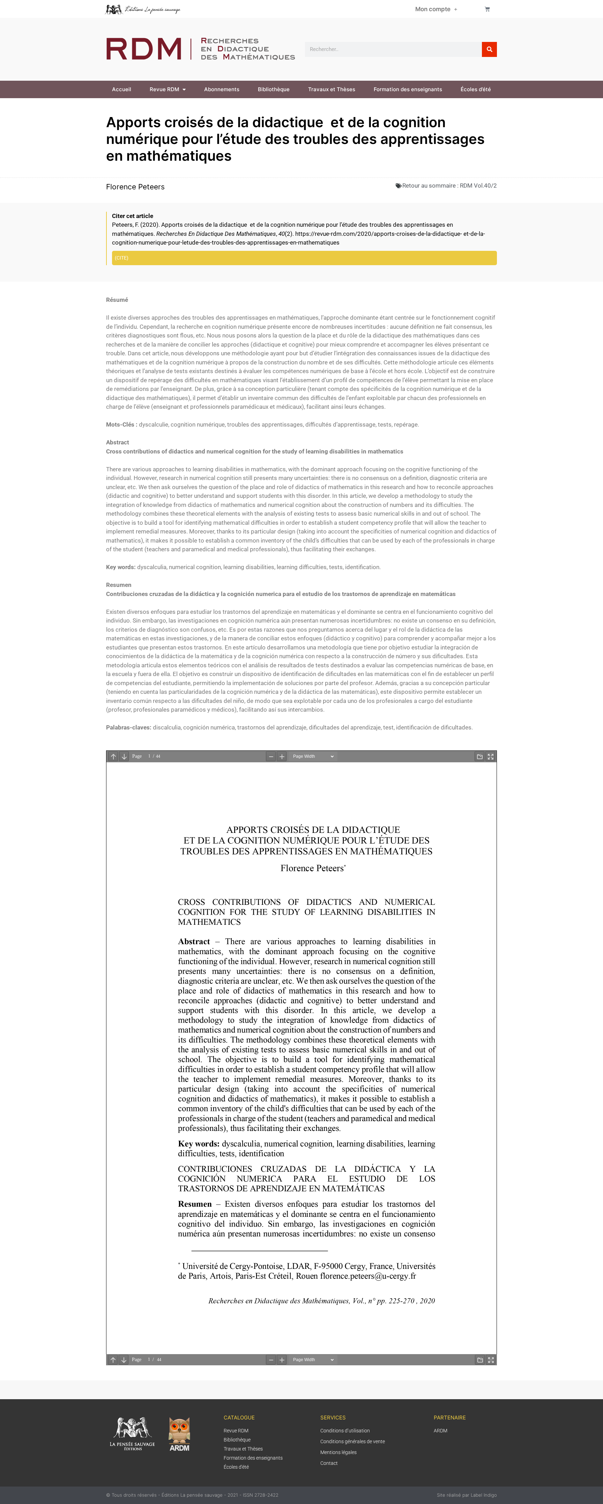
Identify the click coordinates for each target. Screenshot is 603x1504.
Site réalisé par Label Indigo (467, 1495)
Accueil (121, 89)
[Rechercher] (489, 49)
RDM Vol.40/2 (478, 185)
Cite (122, 258)
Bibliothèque (274, 89)
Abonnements (221, 89)
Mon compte (433, 9)
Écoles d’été (476, 89)
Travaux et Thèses (331, 89)
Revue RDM (164, 89)
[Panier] (487, 9)
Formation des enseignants (408, 89)
